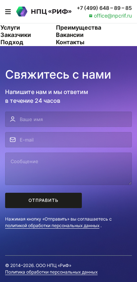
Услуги (10, 27)
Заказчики (15, 34)
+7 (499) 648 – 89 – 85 (104, 8)
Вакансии (70, 34)
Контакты (70, 42)
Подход (11, 42)
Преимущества (78, 27)
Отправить (43, 200)
